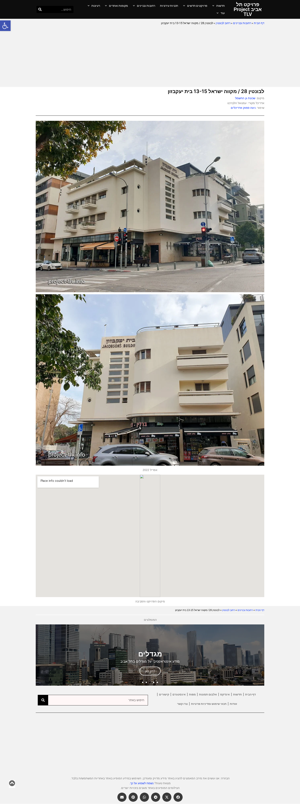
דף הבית (259, 23)
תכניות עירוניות (169, 5)
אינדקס (225, 694)
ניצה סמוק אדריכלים (243, 107)
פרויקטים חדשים (197, 5)
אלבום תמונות (208, 694)
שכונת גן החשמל (245, 98)
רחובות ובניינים (146, 5)
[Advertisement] (150, 56)
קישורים (164, 694)
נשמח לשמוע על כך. (141, 783)
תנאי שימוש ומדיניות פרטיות (209, 703)
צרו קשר (182, 703)
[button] (5, 25)
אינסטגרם (179, 694)
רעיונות (95, 5)
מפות (192, 694)
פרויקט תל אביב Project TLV (248, 9)
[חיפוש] (40, 9)
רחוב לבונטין (223, 23)
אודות (233, 703)
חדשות (220, 5)
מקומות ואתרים (118, 5)
